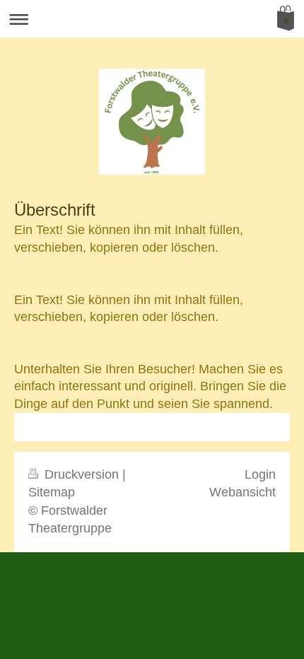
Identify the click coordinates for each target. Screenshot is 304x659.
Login (260, 474)
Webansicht (242, 492)
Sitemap (51, 492)
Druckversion (81, 474)
